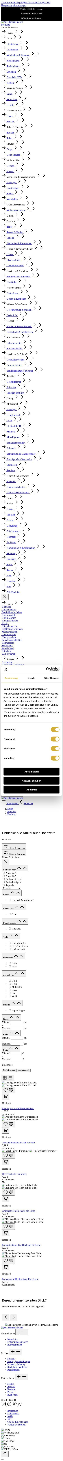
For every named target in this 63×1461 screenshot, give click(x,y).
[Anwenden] (5, 862)
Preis (5, 1050)
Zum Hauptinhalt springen (14, 2)
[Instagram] (4, 1405)
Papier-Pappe (18, 1010)
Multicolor (17, 987)
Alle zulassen (31, 771)
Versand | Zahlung (16, 1364)
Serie (5, 937)
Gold (14, 980)
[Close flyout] (5, 597)
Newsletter (12, 1339)
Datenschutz (13, 1413)
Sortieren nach (10, 870)
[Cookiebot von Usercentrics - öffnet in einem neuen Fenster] (46, 669)
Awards (11, 1386)
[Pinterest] (15, 1405)
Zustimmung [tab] (11, 678)
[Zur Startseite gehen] (12, 22)
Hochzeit (16, 928)
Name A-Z (11, 873)
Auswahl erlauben (31, 780)
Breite (6, 1034)
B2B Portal (12, 1394)
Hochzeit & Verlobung (23, 900)
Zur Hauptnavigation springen (25, 4)
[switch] (55, 739)
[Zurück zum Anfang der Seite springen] (5, 1454)
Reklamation (13, 1369)
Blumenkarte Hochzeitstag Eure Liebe (20, 1279)
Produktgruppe (10, 923)
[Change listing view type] (7, 1078)
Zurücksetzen (9, 1070)
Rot (13, 993)
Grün (14, 963)
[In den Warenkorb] (5, 1096)
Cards (14, 914)
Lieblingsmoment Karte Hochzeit (18, 1108)
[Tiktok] (20, 1405)
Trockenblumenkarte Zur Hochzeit (18, 1142)
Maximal (14, 1028)
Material (7, 1005)
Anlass (6, 894)
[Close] (2, 1459)
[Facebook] (9, 1405)
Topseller (10, 885)
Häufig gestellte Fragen (18, 1361)
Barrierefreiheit (14, 1344)
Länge (6, 1019)
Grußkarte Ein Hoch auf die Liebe (18, 1211)
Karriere (11, 1389)
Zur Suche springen (37, 2)
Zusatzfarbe (8, 975)
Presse (10, 1392)
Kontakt (11, 1358)
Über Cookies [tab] (51, 678)
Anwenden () (23, 1070)
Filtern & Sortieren (16, 848)
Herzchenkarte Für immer (14, 1174)
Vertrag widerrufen (16, 1424)
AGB (10, 1416)
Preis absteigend (13, 882)
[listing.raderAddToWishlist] (8, 1090)
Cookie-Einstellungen (17, 1422)
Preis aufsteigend (14, 879)
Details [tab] (31, 678)
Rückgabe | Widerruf (17, 1367)
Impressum (12, 1410)
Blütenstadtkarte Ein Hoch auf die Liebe (21, 1245)
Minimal (14, 1022)
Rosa (14, 990)
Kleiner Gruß (18, 949)
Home (10, 808)
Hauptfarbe (8, 958)
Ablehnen (31, 789)
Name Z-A (11, 876)
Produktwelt (8, 909)
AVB (9, 1419)
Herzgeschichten (20, 946)
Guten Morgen (19, 943)
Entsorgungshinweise (17, 1342)
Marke (10, 1383)
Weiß (14, 966)
